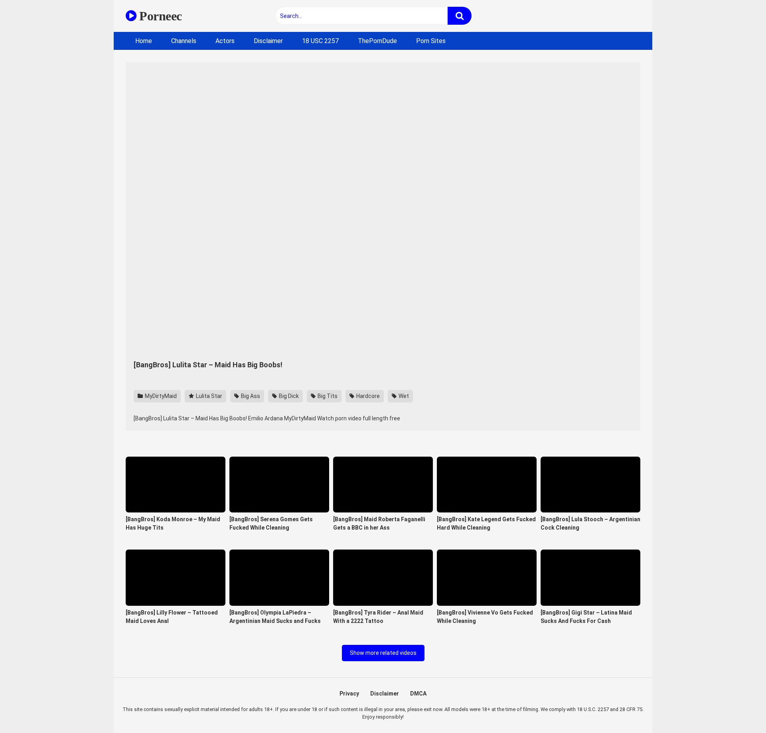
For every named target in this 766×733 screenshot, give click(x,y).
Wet (403, 396)
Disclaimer (268, 41)
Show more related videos (383, 653)
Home (143, 41)
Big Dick (288, 396)
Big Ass (250, 396)
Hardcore (367, 396)
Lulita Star (208, 396)
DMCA (418, 693)
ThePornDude (377, 41)
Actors (225, 41)
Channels (183, 41)
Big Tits (327, 396)
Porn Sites (431, 41)
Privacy (349, 693)
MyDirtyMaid (160, 396)
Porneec (159, 16)
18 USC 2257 (320, 41)
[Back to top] (739, 709)
